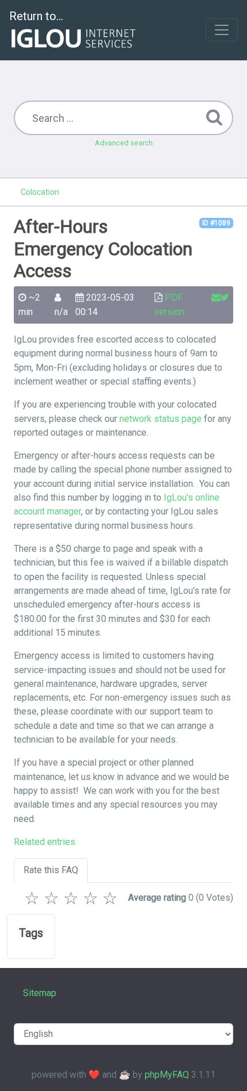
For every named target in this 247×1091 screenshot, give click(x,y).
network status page (160, 418)
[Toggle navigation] (222, 29)
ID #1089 (216, 223)
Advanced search (124, 143)
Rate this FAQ (51, 870)
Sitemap (39, 993)
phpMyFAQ (167, 1074)
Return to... (36, 16)
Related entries (44, 841)
